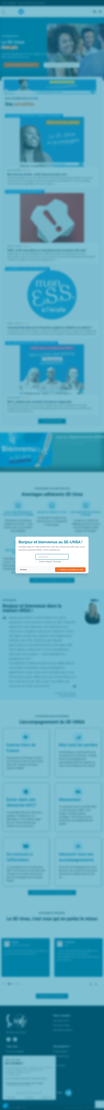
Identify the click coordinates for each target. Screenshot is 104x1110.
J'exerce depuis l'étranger (50, 561)
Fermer (23, 569)
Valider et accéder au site (71, 569)
